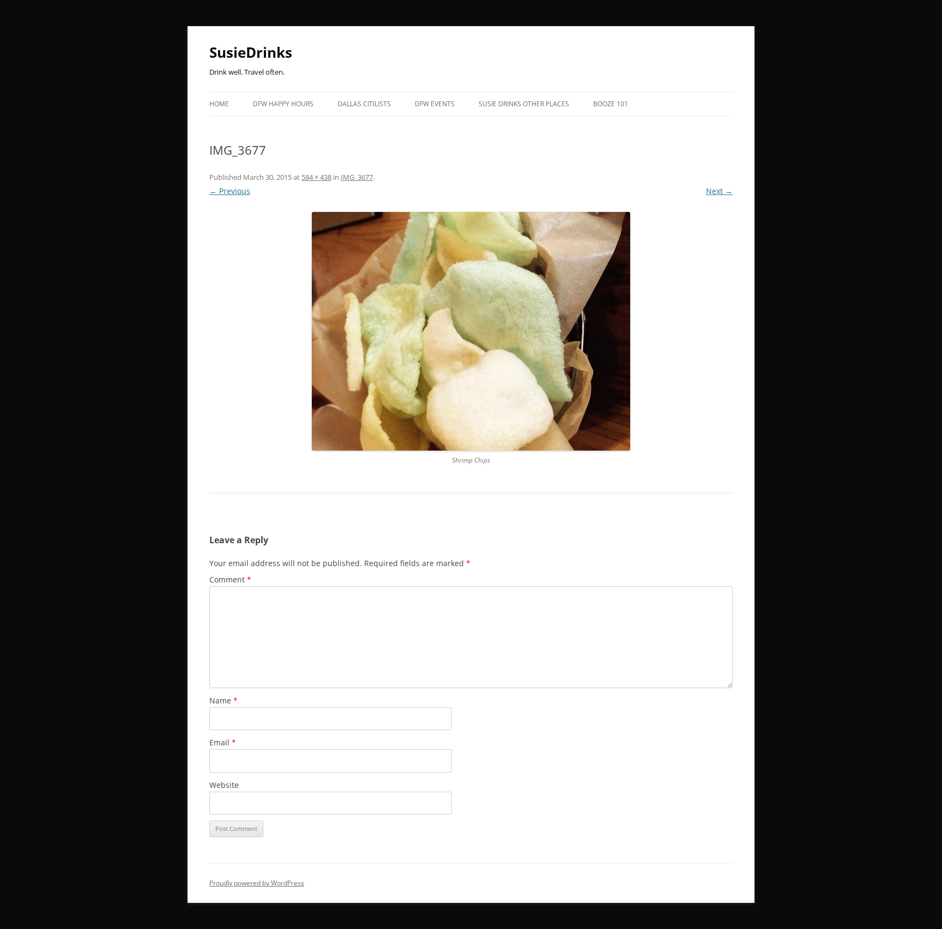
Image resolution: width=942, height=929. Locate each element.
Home (219, 103)
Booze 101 (610, 103)
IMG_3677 (357, 177)
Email (222, 742)
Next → (719, 191)
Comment (230, 579)
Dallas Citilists (364, 103)
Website (224, 785)
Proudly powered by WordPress (256, 883)
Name (223, 700)
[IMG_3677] (471, 331)
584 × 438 (316, 177)
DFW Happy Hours (283, 103)
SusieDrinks (250, 52)
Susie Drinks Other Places (524, 103)
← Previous (229, 191)
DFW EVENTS (435, 103)
